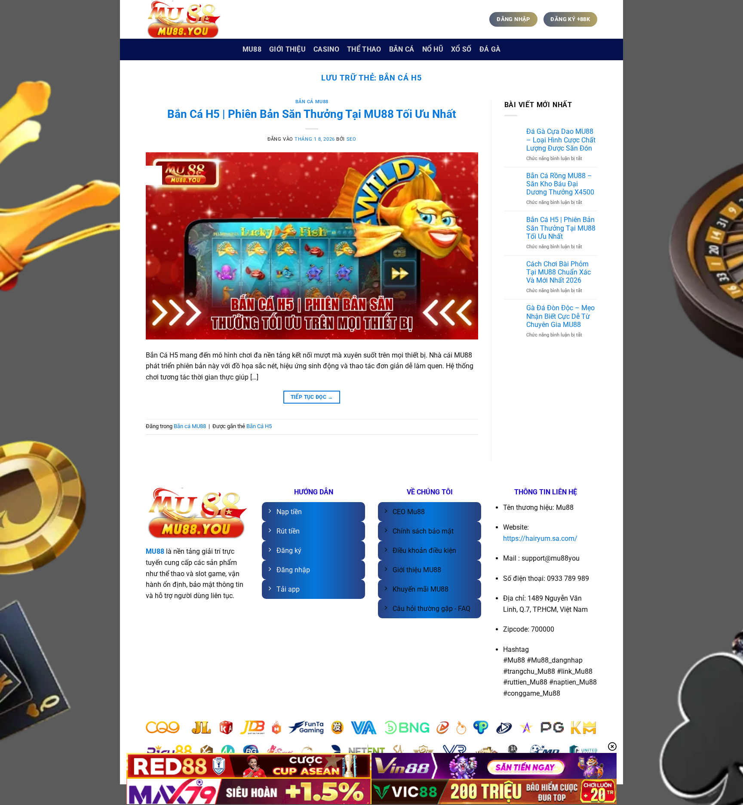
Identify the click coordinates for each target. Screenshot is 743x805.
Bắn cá (401, 49)
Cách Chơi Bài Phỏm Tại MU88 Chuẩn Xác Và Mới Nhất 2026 (558, 272)
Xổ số (461, 49)
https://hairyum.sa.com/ (540, 538)
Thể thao (364, 49)
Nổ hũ (433, 49)
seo (351, 139)
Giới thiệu (287, 49)
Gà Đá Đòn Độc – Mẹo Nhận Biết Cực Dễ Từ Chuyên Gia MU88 (560, 316)
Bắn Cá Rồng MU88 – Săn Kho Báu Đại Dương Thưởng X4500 (560, 184)
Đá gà (490, 49)
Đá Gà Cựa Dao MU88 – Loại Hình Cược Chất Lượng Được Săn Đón (561, 139)
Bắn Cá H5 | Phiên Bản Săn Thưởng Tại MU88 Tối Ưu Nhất (311, 114)
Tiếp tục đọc (312, 397)
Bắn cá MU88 (312, 102)
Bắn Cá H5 (259, 426)
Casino (326, 49)
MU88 (252, 49)
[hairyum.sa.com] (189, 19)
